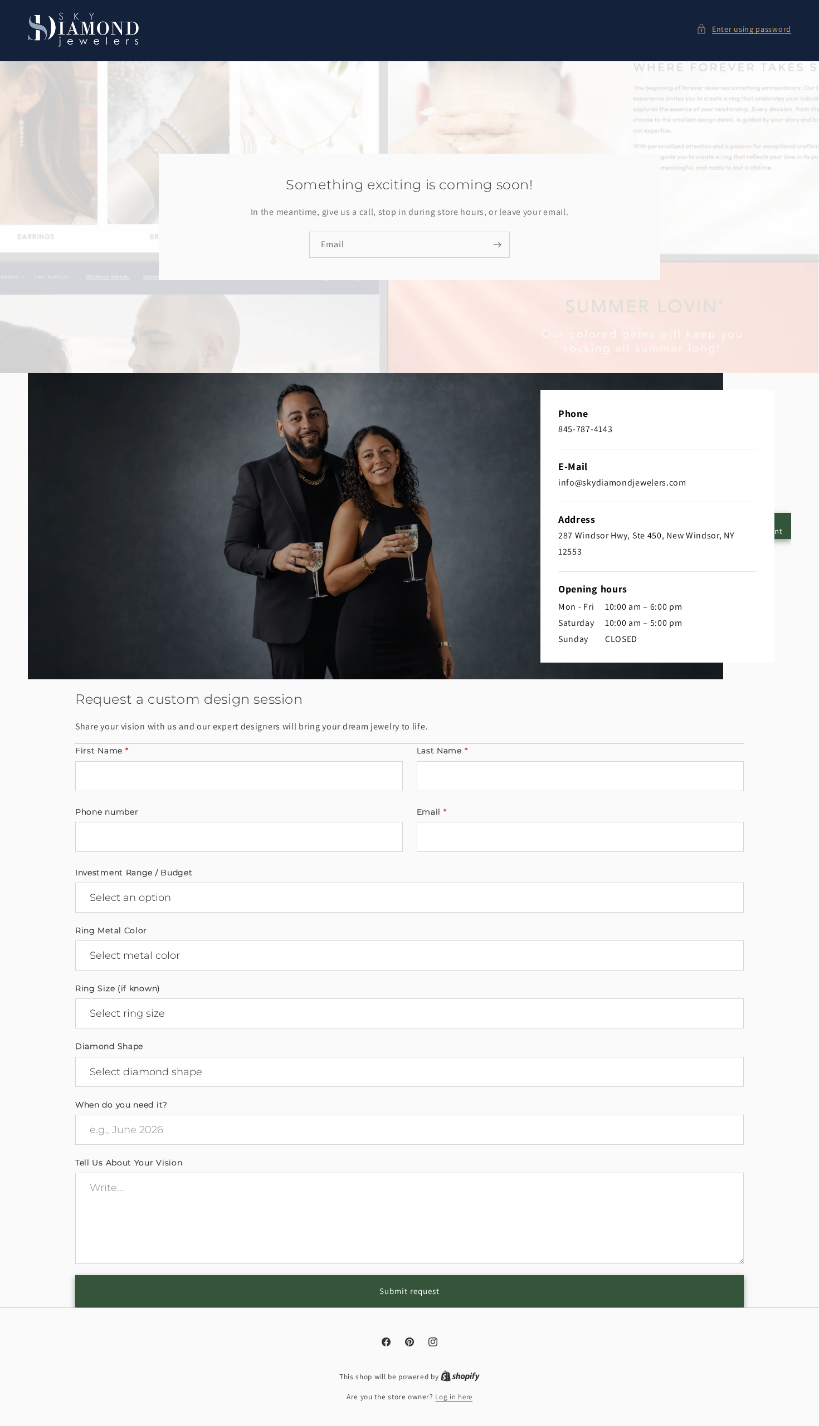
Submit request (409, 1291)
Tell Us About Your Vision (129, 1163)
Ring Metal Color (111, 930)
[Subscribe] (497, 245)
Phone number (106, 812)
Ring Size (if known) (117, 988)
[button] (743, 29)
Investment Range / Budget (134, 873)
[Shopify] (460, 1376)
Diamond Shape (109, 1046)
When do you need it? (121, 1105)
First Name (101, 751)
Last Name (442, 751)
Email (432, 812)
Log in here (453, 1397)
